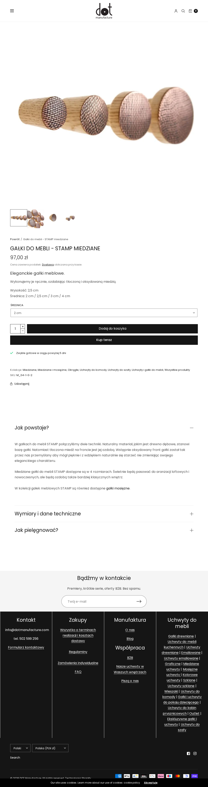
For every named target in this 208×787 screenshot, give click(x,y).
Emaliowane (190, 652)
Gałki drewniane (181, 636)
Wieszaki (171, 691)
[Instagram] (195, 753)
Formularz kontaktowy (26, 647)
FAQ (78, 671)
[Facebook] (188, 753)
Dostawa (48, 265)
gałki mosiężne (118, 488)
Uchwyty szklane (181, 686)
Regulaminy (78, 652)
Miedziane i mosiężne (52, 370)
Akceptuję (150, 783)
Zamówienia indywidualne (78, 663)
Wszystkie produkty (177, 370)
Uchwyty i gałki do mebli (147, 370)
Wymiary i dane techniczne (48, 513)
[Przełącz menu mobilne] (14, 10)
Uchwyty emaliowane (181, 658)
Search (15, 758)
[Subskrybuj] (141, 601)
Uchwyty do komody (93, 370)
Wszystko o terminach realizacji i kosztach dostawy (78, 635)
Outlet (194, 713)
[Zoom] (104, 115)
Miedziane (30, 370)
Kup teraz (104, 340)
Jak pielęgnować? (36, 530)
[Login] (176, 11)
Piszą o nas (130, 680)
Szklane (189, 680)
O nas (129, 630)
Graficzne (173, 663)
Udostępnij (21, 383)
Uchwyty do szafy (119, 370)
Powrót (15, 239)
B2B (130, 657)
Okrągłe (73, 370)
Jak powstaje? (32, 427)
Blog (130, 638)
